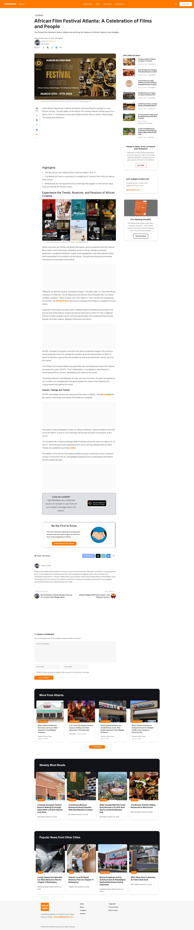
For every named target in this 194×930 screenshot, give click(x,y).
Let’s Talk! (140, 165)
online (73, 448)
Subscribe (185, 4)
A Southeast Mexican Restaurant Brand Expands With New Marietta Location (81, 807)
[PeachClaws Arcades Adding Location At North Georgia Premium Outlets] (129, 83)
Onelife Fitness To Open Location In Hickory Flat (146, 94)
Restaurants (88, 4)
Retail (98, 4)
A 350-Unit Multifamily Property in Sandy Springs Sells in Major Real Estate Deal (147, 131)
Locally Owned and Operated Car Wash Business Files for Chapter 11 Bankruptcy (49, 879)
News (40, 872)
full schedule (106, 394)
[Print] (56, 47)
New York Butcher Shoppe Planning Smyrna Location (147, 71)
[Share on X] (48, 47)
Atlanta (41, 800)
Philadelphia (105, 872)
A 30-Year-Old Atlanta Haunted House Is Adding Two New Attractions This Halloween (81, 727)
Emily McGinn (152, 64)
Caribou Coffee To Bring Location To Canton (146, 60)
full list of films (62, 301)
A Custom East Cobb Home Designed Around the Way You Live (148, 116)
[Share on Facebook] (43, 47)
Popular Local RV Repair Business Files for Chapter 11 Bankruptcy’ (81, 879)
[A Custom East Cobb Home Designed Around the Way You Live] (129, 117)
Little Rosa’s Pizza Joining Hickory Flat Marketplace (147, 104)
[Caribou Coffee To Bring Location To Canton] (129, 62)
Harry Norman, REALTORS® (145, 123)
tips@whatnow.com (133, 190)
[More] (61, 47)
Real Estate (107, 4)
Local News (39, 15)
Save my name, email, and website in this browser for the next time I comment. (63, 672)
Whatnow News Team (45, 736)
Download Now (141, 236)
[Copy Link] (52, 47)
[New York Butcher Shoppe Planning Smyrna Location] (129, 72)
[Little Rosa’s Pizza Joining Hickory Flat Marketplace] (129, 106)
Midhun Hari (52, 41)
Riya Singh (151, 137)
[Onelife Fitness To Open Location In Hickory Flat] (129, 95)
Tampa (134, 872)
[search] (176, 4)
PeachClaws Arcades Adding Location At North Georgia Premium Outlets (147, 82)
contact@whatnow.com (63, 917)
